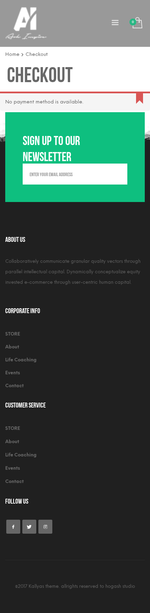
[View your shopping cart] (137, 23)
